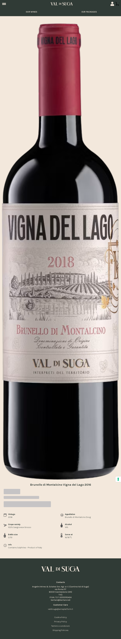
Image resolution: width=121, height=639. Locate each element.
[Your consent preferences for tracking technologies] (118, 479)
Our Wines (31, 12)
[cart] (117, 4)
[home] (62, 4)
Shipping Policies (60, 630)
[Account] (112, 4)
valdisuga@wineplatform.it (60, 609)
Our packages (89, 12)
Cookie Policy (60, 617)
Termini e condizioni (60, 626)
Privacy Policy (60, 621)
